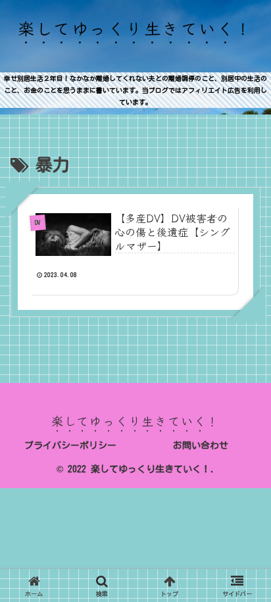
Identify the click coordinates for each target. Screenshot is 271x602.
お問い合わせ (200, 445)
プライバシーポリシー (70, 445)
